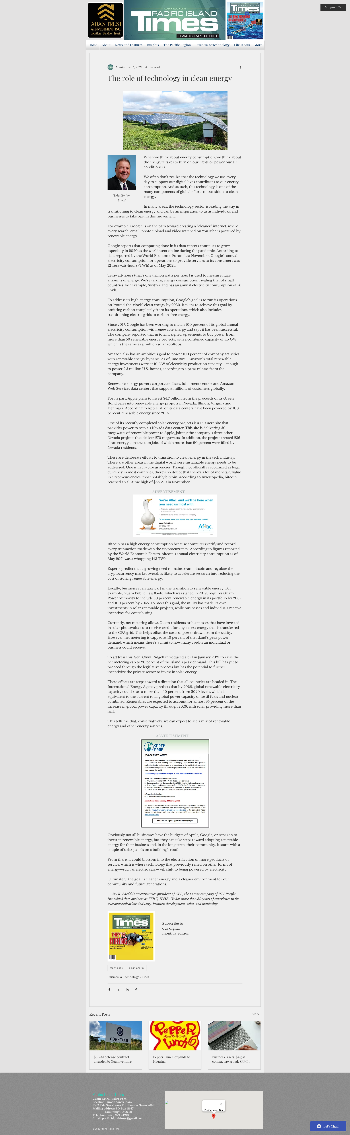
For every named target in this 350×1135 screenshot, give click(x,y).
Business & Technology (123, 977)
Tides (145, 977)
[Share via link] (136, 989)
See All (256, 1014)
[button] (333, 7)
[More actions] (240, 67)
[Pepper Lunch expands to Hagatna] (175, 1035)
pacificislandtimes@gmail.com (122, 1118)
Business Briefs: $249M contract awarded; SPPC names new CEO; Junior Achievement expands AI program (230, 1059)
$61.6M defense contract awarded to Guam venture (113, 1059)
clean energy (136, 967)
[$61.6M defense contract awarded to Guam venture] (116, 1035)
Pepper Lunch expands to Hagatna (171, 1059)
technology (116, 967)
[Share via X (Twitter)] (118, 989)
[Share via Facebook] (109, 989)
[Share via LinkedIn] (127, 989)
